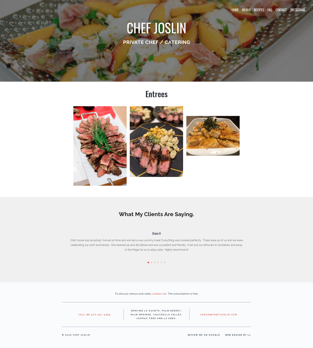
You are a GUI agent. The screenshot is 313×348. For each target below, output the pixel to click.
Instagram (297, 9)
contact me (159, 293)
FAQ (270, 9)
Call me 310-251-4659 (94, 314)
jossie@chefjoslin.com (218, 314)
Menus (246, 9)
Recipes (259, 9)
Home (235, 9)
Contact (281, 9)
